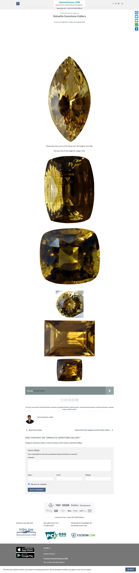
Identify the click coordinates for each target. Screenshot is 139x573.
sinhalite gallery (74, 407)
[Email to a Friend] (69, 400)
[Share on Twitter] (66, 400)
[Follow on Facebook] (113, 4)
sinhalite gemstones (102, 407)
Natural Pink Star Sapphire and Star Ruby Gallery (93, 430)
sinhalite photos (72, 409)
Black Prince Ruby (35, 430)
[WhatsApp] (137, 25)
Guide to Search (49, 554)
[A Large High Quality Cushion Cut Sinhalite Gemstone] (69, 189)
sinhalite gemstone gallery (87, 407)
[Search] (122, 4)
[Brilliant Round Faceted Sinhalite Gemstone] (70, 304)
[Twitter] (137, 17)
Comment (31, 457)
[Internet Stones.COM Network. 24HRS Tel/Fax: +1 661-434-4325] (69, 3)
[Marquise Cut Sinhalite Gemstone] (69, 99)
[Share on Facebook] (62, 400)
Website (88, 475)
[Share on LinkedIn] (77, 400)
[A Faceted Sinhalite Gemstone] (69, 338)
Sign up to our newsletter (39, 484)
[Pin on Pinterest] (73, 400)
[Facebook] (137, 13)
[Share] (137, 29)
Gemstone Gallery (66, 13)
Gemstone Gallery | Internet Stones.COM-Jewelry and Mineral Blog (57, 443)
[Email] (137, 21)
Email (59, 475)
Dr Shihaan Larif (79, 22)
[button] (18, 3)
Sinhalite (76, 13)
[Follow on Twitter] (116, 4)
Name (30, 475)
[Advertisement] (69, 41)
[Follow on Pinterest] (118, 4)
